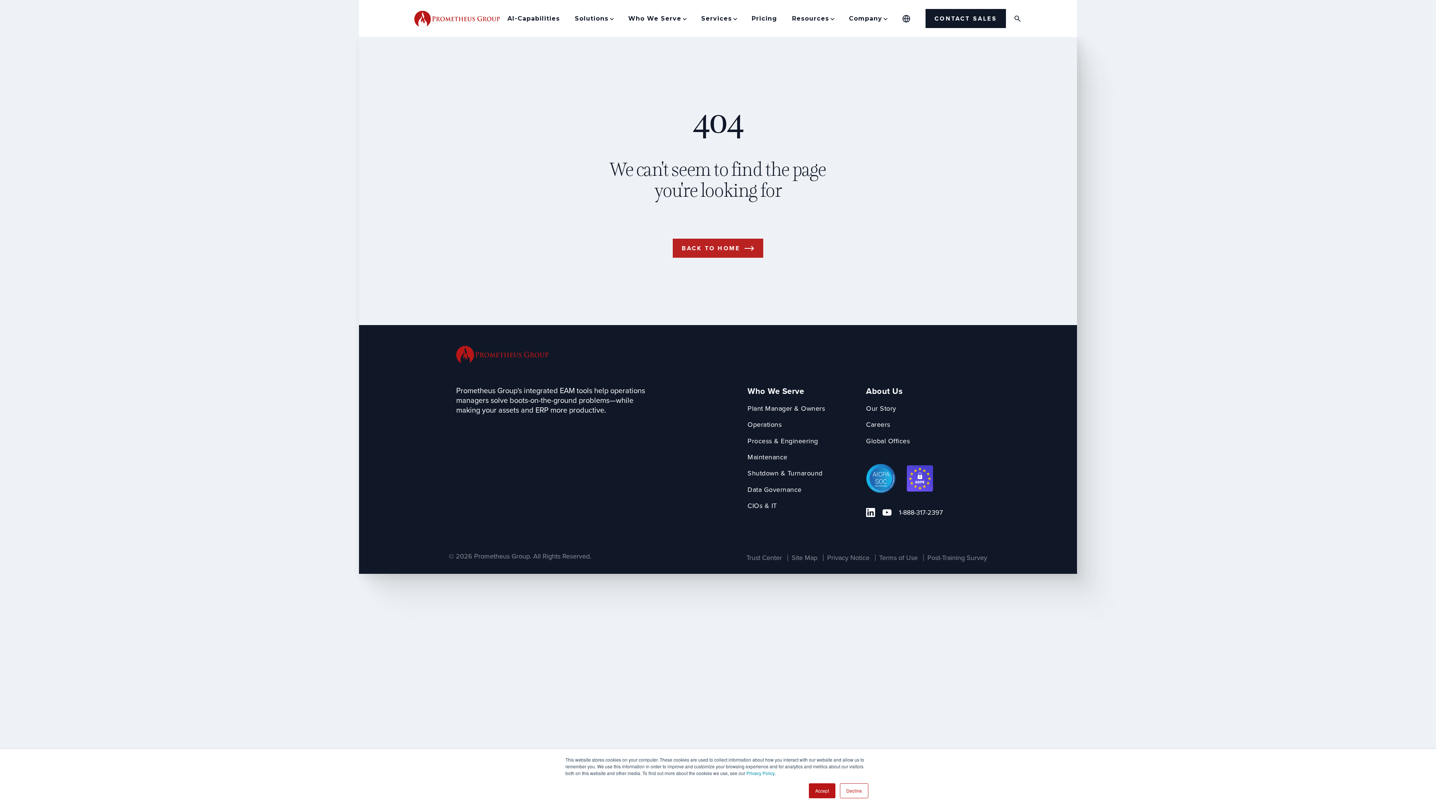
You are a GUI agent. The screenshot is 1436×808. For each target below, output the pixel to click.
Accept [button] (822, 790)
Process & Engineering (783, 441)
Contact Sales (966, 18)
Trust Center (764, 557)
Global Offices (888, 441)
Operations (765, 424)
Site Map (804, 557)
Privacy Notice (848, 557)
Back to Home (711, 248)
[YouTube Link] (887, 512)
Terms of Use (898, 557)
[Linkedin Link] (870, 512)
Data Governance (775, 489)
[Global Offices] (906, 19)
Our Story (881, 408)
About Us (884, 391)
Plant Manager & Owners (786, 408)
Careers (878, 424)
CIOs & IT (762, 505)
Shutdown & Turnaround (785, 473)
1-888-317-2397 (921, 512)
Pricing (764, 18)
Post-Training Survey (957, 557)
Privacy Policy (760, 773)
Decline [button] (854, 790)
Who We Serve (776, 391)
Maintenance (768, 457)
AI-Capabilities (533, 18)
